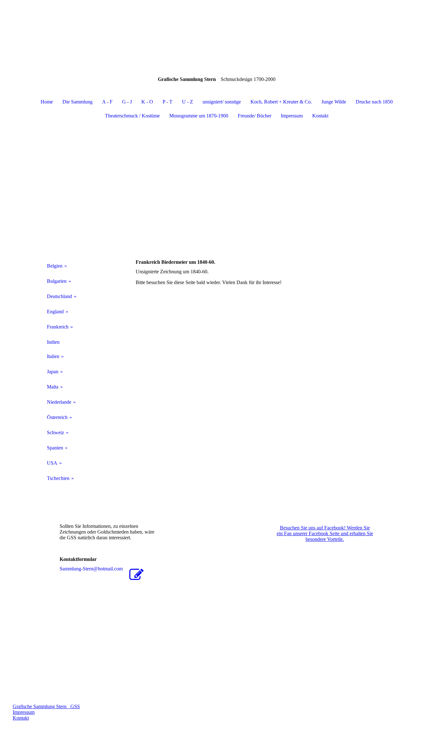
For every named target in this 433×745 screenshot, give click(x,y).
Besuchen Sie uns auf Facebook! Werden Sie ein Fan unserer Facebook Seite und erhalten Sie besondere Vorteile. (325, 533)
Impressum (292, 115)
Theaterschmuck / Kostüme (132, 115)
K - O (147, 101)
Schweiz (55, 432)
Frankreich (57, 326)
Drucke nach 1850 (374, 101)
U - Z (187, 101)
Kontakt (320, 115)
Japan (52, 371)
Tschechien (58, 478)
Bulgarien (57, 281)
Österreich (57, 417)
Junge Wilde (333, 101)
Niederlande (59, 402)
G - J (127, 101)
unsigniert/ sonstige (222, 101)
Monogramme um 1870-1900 (198, 115)
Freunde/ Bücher (254, 115)
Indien (53, 342)
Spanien (55, 447)
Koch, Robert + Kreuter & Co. (281, 101)
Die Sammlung (77, 101)
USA (52, 463)
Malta (52, 386)
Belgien (54, 266)
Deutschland (59, 296)
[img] (216, 31)
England (55, 311)
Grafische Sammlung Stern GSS (46, 706)
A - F (107, 101)
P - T (167, 101)
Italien (53, 356)
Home (47, 101)
